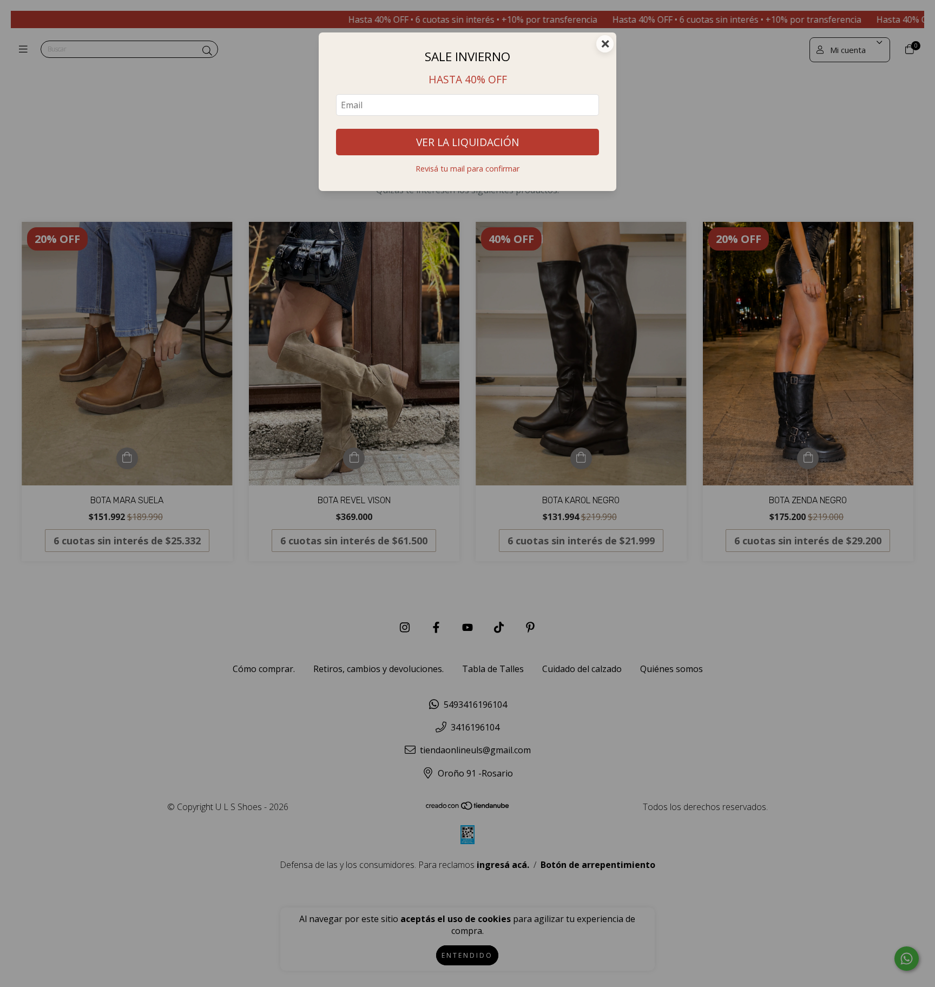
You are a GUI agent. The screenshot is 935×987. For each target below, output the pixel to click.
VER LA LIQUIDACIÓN (467, 142)
